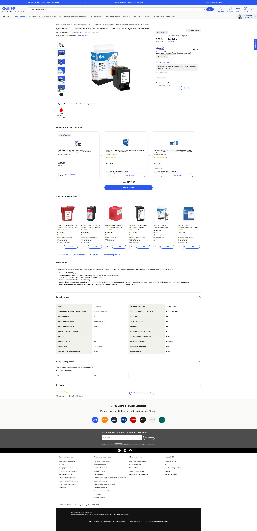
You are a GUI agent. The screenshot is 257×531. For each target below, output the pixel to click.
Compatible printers (111, 255)
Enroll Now (172, 42)
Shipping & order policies (67, 477)
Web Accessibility (171, 474)
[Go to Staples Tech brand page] (143, 420)
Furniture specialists (101, 487)
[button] (204, 9)
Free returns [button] (163, 73)
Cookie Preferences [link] (134, 521)
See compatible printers (65, 237)
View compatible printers (89, 104)
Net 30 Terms (98, 474)
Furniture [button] (169, 16)
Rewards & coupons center (138, 474)
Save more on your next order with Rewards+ (43, 2)
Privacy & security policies (67, 484)
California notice (120, 521)
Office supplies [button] (93, 16)
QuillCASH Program (100, 468)
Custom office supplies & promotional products (110, 477)
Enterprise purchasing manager (104, 484)
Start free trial (193, 49)
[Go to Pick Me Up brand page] (114, 420)
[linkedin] (124, 450)
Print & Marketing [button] (77, 16)
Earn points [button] (193, 30)
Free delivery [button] (86, 242)
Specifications (79, 255)
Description (63, 255)
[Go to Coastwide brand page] (104, 420)
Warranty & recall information (68, 481)
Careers (167, 471)
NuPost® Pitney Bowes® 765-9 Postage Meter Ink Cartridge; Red (114, 226)
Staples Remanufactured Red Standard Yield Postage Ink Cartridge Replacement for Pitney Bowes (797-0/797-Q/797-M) (67, 226)
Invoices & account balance (68, 471)
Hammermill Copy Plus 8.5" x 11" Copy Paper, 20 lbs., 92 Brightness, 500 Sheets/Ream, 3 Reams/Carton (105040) (173, 151)
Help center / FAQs (65, 474)
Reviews (94, 255)
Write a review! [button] (83, 35)
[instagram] (119, 450)
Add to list (162, 78)
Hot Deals (32, 16)
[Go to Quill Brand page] (95, 420)
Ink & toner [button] (136, 16)
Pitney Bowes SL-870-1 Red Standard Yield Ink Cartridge (90, 226)
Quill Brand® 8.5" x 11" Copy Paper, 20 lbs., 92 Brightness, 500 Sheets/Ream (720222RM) (125, 151)
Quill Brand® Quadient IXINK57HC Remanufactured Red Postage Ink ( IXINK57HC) (74, 151)
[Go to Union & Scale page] (152, 420)
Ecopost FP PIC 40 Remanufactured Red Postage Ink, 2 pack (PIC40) (162, 226)
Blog (166, 464)
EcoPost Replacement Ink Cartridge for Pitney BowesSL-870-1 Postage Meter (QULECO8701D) (138, 226)
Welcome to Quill (170, 461)
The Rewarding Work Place (174, 468)
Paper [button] (147, 16)
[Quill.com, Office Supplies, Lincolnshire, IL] (64, 513)
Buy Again (41, 16)
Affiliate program (99, 497)
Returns (61, 464)
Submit (185, 88)
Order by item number (136, 471)
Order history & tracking (67, 461)
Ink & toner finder (135, 464)
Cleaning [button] (125, 16)
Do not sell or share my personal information (156, 521)
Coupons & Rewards (20, 16)
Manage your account (66, 468)
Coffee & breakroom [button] (110, 16)
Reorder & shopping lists (137, 461)
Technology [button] (157, 16)
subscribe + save (64, 16)
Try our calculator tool (168, 53)
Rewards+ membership (102, 461)
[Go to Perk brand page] (123, 420)
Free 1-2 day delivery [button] (65, 242)
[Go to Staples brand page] (133, 420)
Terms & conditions (94, 521)
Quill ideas (97, 494)
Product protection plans (102, 491)
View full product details (74, 104)
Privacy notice (107, 521)
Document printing (100, 481)
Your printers (133, 468)
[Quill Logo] (8, 8)
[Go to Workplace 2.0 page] (162, 420)
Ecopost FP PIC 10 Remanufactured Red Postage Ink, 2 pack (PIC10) (188, 226)
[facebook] (130, 450)
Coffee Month (51, 16)
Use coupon (149, 437)
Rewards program (100, 464)
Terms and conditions (118, 443)
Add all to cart (128, 188)
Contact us (62, 487)
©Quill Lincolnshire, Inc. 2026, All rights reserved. (84, 514)
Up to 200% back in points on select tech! (128, 2)
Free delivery (163, 56)
